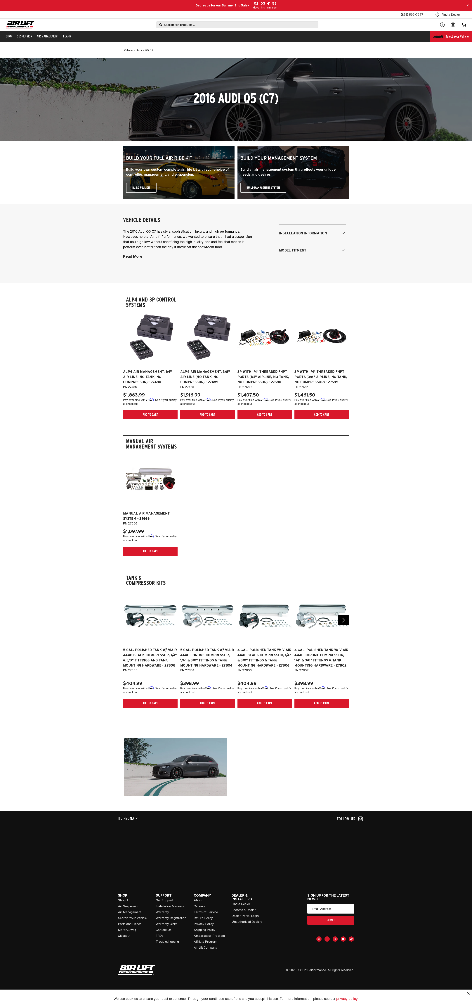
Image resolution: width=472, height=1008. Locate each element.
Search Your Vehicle (132, 918)
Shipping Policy (204, 930)
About (198, 900)
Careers (199, 906)
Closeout (124, 936)
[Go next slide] (343, 620)
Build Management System (263, 187)
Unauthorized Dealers (247, 922)
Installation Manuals (170, 906)
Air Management (129, 912)
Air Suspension (128, 906)
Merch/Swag (127, 930)
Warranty (162, 912)
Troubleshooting (167, 941)
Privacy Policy (204, 924)
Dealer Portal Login (245, 916)
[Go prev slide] (128, 620)
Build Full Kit (141, 187)
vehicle (128, 50)
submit (331, 920)
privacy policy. (347, 999)
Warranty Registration (171, 918)
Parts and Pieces (129, 924)
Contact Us (163, 930)
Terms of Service (206, 912)
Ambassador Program (209, 936)
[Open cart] (463, 25)
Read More (132, 256)
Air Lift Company (205, 947)
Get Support (164, 900)
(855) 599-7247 (412, 14)
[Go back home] (20, 25)
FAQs (159, 936)
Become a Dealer (244, 910)
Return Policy (203, 918)
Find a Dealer (241, 904)
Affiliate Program (205, 941)
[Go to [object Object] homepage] (136, 970)
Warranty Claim (166, 924)
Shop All (124, 900)
